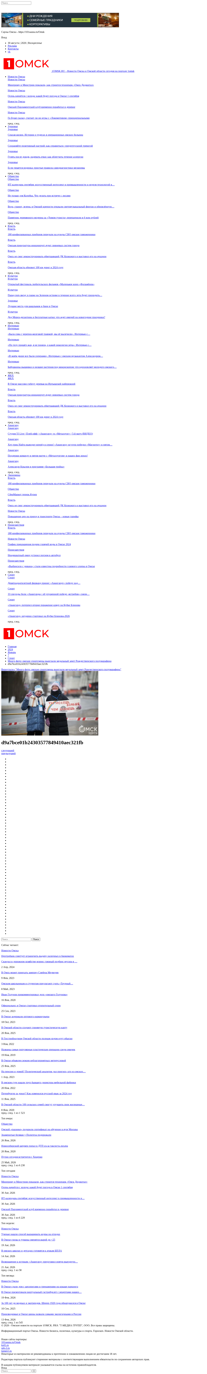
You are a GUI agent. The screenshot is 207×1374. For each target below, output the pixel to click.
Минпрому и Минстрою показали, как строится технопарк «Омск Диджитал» (51, 85)
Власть (11, 226)
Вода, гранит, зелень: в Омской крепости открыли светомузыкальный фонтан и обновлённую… (61, 206)
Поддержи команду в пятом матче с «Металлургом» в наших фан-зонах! (48, 455)
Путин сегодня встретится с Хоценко (21, 1157)
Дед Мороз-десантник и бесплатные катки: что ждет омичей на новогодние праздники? (56, 317)
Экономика (14, 475)
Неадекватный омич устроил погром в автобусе (34, 555)
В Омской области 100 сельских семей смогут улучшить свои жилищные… (43, 1104)
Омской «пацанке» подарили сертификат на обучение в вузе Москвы (39, 1129)
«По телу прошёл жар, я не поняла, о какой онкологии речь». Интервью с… (50, 345)
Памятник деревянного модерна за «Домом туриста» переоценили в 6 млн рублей (53, 217)
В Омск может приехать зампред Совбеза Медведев (30, 972)
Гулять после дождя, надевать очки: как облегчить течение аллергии (45, 156)
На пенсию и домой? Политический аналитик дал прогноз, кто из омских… (43, 1071)
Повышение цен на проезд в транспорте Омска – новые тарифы (43, 516)
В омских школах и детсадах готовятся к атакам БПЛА (31, 1250)
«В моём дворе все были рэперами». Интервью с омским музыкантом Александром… (55, 356)
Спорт (11, 574)
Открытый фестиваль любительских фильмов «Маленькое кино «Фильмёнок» (51, 284)
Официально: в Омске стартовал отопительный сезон (31, 1005)
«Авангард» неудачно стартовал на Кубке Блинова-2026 (39, 616)
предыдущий (8, 753)
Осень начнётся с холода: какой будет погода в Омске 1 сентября (43, 96)
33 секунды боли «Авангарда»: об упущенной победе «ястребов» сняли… (49, 594)
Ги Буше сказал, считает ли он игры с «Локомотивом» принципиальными (49, 118)
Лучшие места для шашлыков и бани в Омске (33, 306)
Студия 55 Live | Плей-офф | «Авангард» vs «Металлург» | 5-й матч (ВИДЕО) (50, 433)
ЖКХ (11, 375)
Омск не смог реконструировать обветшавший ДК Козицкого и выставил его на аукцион (57, 256)
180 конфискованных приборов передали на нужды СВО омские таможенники (51, 234)
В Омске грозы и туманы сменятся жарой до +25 (28, 1239)
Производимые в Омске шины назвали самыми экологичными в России (41, 1314)
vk (9, 51)
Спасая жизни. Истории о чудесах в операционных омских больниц (45, 134)
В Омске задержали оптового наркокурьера (25, 1016)
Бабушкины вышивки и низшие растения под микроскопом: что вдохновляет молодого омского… (62, 367)
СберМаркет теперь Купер (22, 494)
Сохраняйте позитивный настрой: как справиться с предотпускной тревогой (50, 145)
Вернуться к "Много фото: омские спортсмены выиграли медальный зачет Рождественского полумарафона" (61, 669)
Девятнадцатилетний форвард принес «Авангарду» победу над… (44, 583)
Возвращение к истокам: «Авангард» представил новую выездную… (39, 1261)
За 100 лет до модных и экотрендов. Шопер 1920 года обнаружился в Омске (43, 1303)
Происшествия (16, 524)
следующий (7, 750)
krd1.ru (5, 1345)
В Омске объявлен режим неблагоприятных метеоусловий (33, 1060)
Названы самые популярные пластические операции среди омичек (38, 1049)
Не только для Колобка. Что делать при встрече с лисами (39, 195)
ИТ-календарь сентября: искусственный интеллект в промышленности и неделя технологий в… (61, 184)
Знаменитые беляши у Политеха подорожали (26, 1135)
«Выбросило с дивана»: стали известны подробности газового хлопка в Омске (51, 566)
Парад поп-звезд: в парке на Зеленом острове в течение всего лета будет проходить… (55, 295)
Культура (13, 275)
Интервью (13, 325)
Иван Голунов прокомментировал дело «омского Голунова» (34, 994)
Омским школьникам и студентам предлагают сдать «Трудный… (37, 983)
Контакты (13, 48)
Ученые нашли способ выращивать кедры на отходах (30, 1234)
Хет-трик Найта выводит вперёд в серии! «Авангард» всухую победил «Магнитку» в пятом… (60, 444)
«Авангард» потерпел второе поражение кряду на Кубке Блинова (44, 605)
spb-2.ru (5, 1348)
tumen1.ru (6, 1351)
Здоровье (13, 126)
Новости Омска (16, 76)
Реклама (12, 45)
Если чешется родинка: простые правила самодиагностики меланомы (46, 167)
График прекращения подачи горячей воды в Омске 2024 (39, 544)
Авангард (13, 425)
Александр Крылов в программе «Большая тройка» (36, 466)
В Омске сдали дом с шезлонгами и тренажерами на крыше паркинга (39, 1286)
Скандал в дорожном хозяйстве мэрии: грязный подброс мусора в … (39, 961)
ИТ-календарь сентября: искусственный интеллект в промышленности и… (43, 1198)
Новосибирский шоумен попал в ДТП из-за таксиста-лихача (34, 1146)
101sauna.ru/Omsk (11, 1342)
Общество (13, 176)
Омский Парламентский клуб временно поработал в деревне (41, 107)
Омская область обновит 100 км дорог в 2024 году (35, 267)
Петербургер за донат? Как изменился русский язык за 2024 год (36, 1093)
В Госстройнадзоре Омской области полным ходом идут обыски (36, 1038)
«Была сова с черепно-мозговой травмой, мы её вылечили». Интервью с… (49, 334)
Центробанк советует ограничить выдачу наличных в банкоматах (37, 956)
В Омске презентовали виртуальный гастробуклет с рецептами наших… (41, 1292)
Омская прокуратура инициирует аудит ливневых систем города (43, 245)
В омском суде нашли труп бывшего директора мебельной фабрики (38, 1082)
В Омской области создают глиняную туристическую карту (34, 1027)
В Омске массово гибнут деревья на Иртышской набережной (41, 383)
